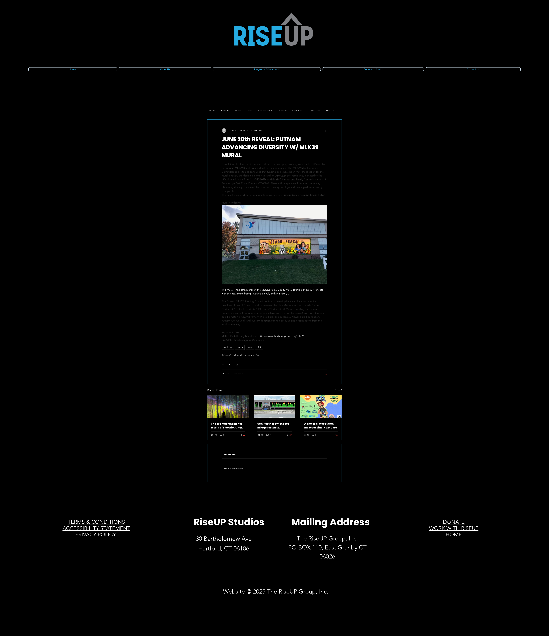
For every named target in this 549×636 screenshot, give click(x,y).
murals (240, 347)
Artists (249, 110)
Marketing (315, 110)
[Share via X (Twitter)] (230, 365)
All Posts (211, 110)
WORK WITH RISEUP (453, 528)
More (328, 110)
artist (250, 347)
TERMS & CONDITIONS (96, 522)
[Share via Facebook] (223, 365)
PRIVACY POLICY (96, 534)
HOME (454, 534)
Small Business (298, 110)
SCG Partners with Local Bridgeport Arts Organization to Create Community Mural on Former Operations (273, 425)
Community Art (265, 110)
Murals (238, 110)
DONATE (454, 522)
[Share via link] (244, 365)
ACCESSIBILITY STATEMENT (96, 528)
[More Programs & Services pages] (279, 69)
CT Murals (282, 110)
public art (227, 347)
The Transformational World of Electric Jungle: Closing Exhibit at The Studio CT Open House (227, 425)
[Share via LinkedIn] (237, 365)
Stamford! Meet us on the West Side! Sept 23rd (320, 425)
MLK (259, 347)
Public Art (225, 110)
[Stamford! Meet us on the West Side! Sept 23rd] (321, 406)
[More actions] (325, 130)
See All (338, 389)
